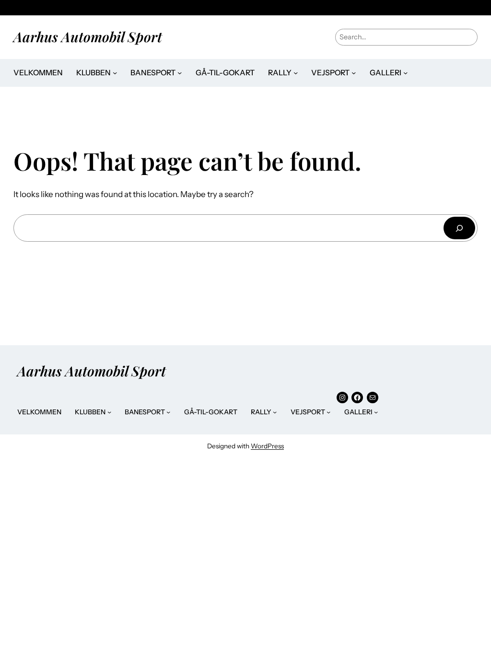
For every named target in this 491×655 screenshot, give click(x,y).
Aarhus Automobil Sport (87, 36)
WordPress (267, 446)
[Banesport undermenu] (179, 72)
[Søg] (459, 228)
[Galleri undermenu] (405, 72)
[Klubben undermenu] (115, 72)
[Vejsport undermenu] (353, 72)
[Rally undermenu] (295, 72)
